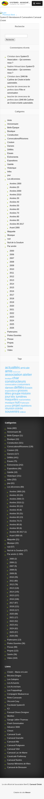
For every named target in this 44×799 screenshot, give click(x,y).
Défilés (10, 150)
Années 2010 (15, 195)
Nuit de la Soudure (15, 242)
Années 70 (14, 213)
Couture (10, 142)
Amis (9, 120)
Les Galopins (13, 679)
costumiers (23, 384)
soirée (19, 408)
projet (16, 405)
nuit (9, 239)
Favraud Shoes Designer (18, 712)
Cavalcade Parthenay (16, 756)
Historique (11, 168)
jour (9, 175)
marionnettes (25, 399)
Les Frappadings (14, 690)
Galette (10, 164)
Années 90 (14, 220)
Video (9, 350)
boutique (8, 378)
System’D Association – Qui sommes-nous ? (19, 59)
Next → (14, 15)
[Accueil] (4, 3)
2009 (12, 265)
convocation (11, 384)
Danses (10, 146)
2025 (12, 324)
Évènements (12, 157)
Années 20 (14, 187)
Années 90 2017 (17, 224)
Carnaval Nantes (14, 760)
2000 (12, 251)
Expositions (12, 161)
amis (8, 371)
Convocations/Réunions (17, 139)
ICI (8, 709)
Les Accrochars (14, 687)
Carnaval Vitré (13, 749)
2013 (12, 280)
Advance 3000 (13, 727)
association (13, 374)
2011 (12, 273)
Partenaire (24, 403)
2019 (12, 302)
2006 (12, 254)
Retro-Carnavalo (14, 698)
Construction (12, 135)
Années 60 (14, 209)
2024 (12, 320)
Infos (9, 172)
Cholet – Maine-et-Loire (17, 672)
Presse (10, 339)
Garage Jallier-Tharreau (17, 720)
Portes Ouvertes (14, 335)
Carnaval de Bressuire (17, 767)
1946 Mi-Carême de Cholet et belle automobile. (18, 79)
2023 (12, 317)
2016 (12, 291)
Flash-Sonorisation (15, 723)
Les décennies (13, 179)
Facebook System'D (16, 705)
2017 (12, 295)
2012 (12, 276)
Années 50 (14, 206)
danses (9, 387)
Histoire (26, 393)
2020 (12, 306)
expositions (11, 390)
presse (8, 406)
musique (9, 402)
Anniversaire (12, 124)
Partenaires (12, 332)
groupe (16, 393)
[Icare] (3, 13)
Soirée (10, 346)
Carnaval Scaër (14, 734)
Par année (11, 246)
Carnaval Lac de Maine (17, 753)
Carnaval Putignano (16, 745)
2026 (12, 328)
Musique (11, 235)
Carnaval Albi (13, 742)
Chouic (10, 731)
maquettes (11, 399)
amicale (25, 367)
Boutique (11, 131)
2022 (12, 313)
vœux (23, 412)
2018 (12, 298)
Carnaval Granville (15, 738)
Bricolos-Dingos (14, 676)
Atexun (27, 792)
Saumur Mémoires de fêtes (18, 764)
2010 (12, 269)
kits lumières (19, 396)
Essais (10, 153)
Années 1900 (15, 184)
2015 (12, 287)
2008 (12, 262)
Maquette (11, 231)
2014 (12, 284)
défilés (19, 387)
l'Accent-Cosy (13, 701)
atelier (27, 374)
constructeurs (15, 381)
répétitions (26, 405)
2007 (12, 258)
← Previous (5, 15)
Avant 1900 (15, 228)
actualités (12, 367)
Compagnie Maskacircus (18, 694)
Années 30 (14, 198)
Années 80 (14, 217)
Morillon (10, 716)
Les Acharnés (13, 683)
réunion (10, 408)
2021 (12, 309)
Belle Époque (13, 128)
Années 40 (14, 202)
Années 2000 (15, 191)
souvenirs (12, 411)
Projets (10, 343)
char (15, 378)
